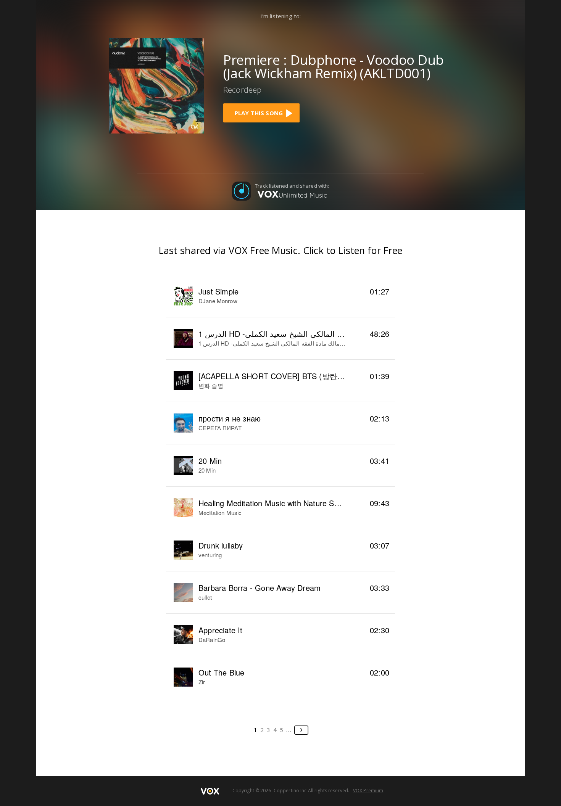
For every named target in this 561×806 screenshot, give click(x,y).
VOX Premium (368, 790)
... (289, 730)
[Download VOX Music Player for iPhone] (156, 85)
